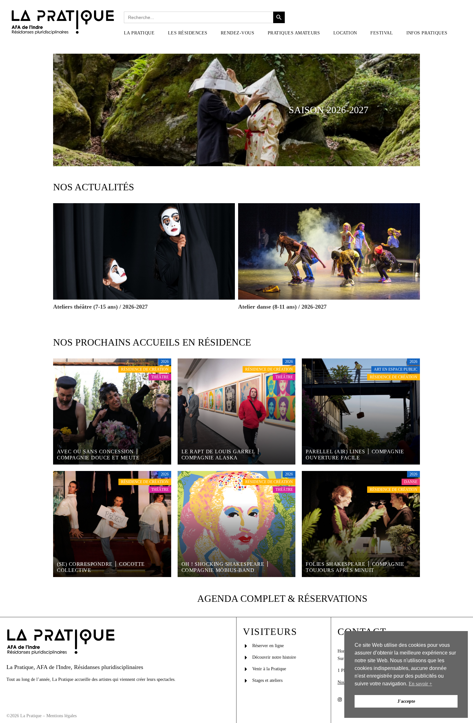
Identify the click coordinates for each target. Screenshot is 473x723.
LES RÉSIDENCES (188, 33)
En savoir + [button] (420, 683)
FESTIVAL (381, 33)
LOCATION (345, 33)
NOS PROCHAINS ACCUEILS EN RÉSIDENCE (152, 342)
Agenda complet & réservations (282, 598)
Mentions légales (61, 715)
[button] (143, 33)
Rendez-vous (237, 33)
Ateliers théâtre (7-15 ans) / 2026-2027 (100, 306)
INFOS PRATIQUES (427, 33)
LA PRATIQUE (139, 33)
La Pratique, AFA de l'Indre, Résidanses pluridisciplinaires (74, 667)
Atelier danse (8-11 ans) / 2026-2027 (282, 306)
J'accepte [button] (406, 701)
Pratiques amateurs (294, 33)
